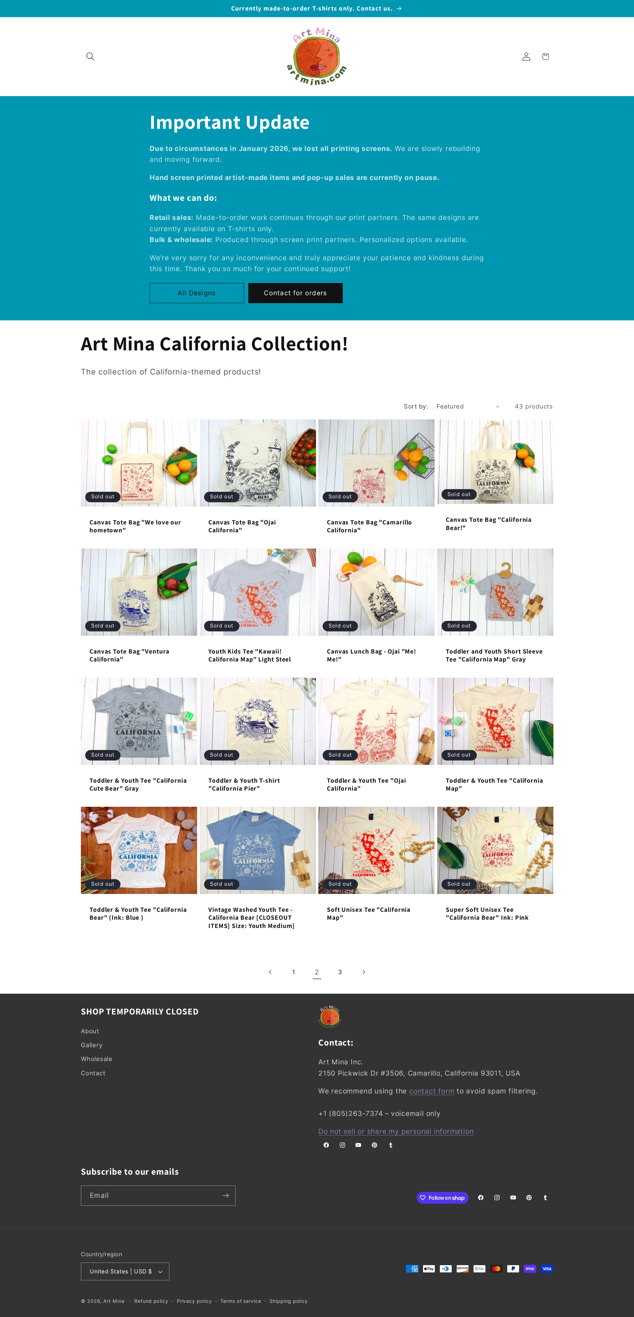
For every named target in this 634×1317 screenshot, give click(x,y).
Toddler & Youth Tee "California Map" (494, 784)
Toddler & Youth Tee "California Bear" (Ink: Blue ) (138, 914)
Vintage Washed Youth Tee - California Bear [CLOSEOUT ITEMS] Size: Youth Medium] (251, 918)
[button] (90, 56)
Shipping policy (288, 1301)
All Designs (197, 293)
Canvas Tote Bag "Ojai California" (242, 526)
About (90, 1031)
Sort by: (416, 406)
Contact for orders (295, 293)
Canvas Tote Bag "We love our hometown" (135, 526)
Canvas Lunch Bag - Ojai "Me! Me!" (371, 655)
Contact (93, 1073)
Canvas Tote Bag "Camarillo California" (369, 526)
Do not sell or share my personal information (396, 1131)
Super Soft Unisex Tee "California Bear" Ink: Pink (487, 914)
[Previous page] (270, 972)
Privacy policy (194, 1301)
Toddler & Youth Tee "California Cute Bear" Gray (138, 784)
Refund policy (151, 1301)
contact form (431, 1091)
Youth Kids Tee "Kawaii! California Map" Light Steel (249, 655)
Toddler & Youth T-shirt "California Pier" (244, 784)
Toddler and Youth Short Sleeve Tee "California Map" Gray (494, 655)
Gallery (91, 1045)
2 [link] (317, 972)
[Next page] (363, 972)
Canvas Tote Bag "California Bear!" (489, 524)
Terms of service (240, 1301)
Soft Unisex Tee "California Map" (368, 914)
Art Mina (113, 1301)
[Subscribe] (225, 1196)
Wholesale (97, 1058)
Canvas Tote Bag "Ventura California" (129, 655)
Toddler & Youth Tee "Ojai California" (366, 784)
